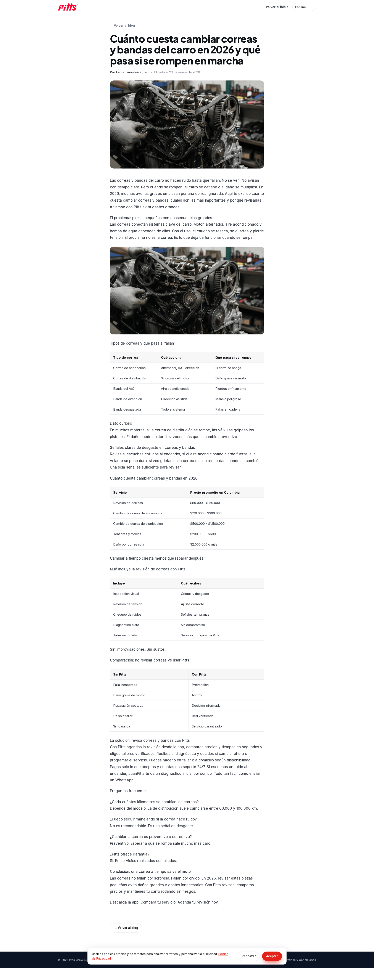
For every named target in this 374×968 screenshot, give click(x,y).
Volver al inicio (277, 7)
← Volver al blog (122, 25)
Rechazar (249, 956)
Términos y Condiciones (299, 960)
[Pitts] (68, 7)
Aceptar (272, 956)
